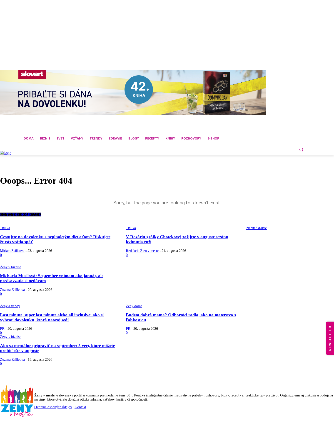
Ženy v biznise (10, 267)
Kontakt (80, 407)
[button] (301, 149)
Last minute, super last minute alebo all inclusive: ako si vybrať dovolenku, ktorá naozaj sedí (52, 317)
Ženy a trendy (10, 306)
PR (2, 328)
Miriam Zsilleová (12, 251)
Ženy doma (134, 306)
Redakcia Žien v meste (142, 251)
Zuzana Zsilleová (12, 290)
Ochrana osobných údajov (53, 407)
